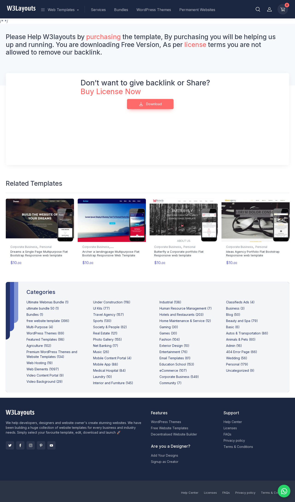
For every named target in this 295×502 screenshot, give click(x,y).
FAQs (227, 434)
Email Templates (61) (175, 358)
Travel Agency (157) (108, 314)
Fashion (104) (169, 339)
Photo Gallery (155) (107, 339)
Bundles (121, 9)
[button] (258, 9)
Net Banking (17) (105, 346)
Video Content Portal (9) (45, 375)
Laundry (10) (102, 377)
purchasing (103, 37)
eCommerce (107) (173, 370)
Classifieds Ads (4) (240, 302)
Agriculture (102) (39, 346)
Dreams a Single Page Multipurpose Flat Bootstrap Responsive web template (39, 253)
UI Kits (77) (101, 308)
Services (98, 9)
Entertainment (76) (173, 352)
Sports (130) (102, 321)
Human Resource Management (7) (185, 308)
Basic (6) (233, 327)
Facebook (20, 445)
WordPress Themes (153, 9)
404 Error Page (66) (241, 352)
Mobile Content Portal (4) (112, 358)
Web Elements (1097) (43, 369)
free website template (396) (48, 321)
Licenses (230, 428)
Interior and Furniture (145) (113, 383)
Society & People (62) (110, 327)
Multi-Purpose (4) (40, 327)
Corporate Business (23, 247)
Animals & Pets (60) (241, 339)
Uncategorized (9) (240, 370)
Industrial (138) (170, 302)
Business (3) (235, 308)
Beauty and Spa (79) (242, 321)
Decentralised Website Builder (174, 434)
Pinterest (41, 445)
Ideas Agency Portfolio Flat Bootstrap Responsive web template (253, 253)
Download (153, 104)
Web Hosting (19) (40, 363)
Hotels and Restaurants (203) (181, 314)
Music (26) (101, 352)
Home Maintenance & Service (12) (185, 321)
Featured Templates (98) (46, 339)
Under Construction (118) (111, 302)
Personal (46, 247)
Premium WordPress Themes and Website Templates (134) (52, 354)
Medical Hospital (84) (109, 370)
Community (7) (170, 383)
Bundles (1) (35, 314)
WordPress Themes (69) (45, 333)
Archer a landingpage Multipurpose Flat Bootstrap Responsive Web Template (110, 253)
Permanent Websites (197, 9)
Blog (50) (233, 314)
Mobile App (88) (105, 364)
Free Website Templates (169, 428)
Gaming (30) (168, 327)
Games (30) (168, 333)
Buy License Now (110, 91)
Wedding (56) (236, 358)
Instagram (31, 445)
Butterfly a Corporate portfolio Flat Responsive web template (179, 253)
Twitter (10, 445)
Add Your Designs (164, 455)
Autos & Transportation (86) (247, 333)
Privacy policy (234, 440)
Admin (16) (234, 346)
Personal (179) (237, 364)
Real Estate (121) (105, 333)
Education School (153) (176, 364)
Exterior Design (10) (174, 346)
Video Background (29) (45, 381)
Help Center (233, 422)
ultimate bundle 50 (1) (43, 308)
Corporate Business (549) (179, 377)
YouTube (51, 445)
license (195, 45)
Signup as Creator (164, 462)
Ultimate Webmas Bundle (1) (48, 302)
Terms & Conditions (238, 447)
